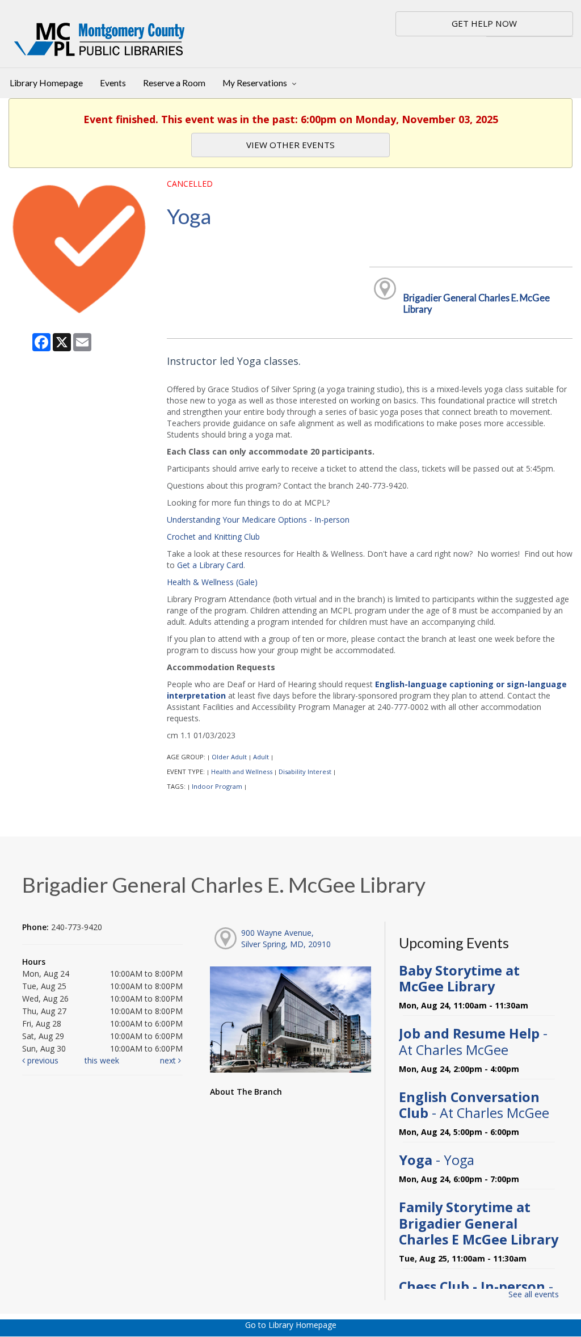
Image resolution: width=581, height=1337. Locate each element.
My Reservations (255, 83)
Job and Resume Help (473, 1041)
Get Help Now (484, 23)
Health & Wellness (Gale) (212, 582)
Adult (261, 756)
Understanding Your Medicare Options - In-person (258, 519)
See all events (533, 1294)
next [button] (169, 1060)
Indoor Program (217, 786)
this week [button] (102, 1060)
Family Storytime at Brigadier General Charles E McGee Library (478, 1223)
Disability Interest (305, 771)
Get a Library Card (210, 565)
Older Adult (229, 756)
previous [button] (41, 1060)
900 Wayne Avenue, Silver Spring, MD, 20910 (286, 938)
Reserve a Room (174, 83)
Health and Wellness (241, 771)
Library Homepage (46, 83)
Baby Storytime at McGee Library (459, 978)
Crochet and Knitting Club (213, 536)
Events (113, 83)
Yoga (436, 1160)
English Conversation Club (474, 1105)
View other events (290, 144)
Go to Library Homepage (290, 1324)
